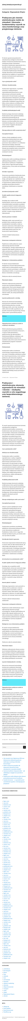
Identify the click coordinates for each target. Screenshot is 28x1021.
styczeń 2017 (6, 951)
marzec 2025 (6, 824)
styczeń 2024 (6, 848)
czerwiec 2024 (7, 839)
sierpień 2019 (6, 920)
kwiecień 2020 (7, 913)
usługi (5, 992)
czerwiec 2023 (7, 857)
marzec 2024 (6, 844)
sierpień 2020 (6, 909)
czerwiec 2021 (7, 895)
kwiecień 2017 (7, 949)
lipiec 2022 (6, 871)
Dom (4, 974)
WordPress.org (7, 1012)
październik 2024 (7, 832)
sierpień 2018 (6, 929)
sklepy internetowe (8, 987)
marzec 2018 (6, 936)
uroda (4, 990)
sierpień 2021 (6, 891)
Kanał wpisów (7, 1008)
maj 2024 (5, 841)
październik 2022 (7, 866)
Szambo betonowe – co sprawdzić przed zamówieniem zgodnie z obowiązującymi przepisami (14, 781)
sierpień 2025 (6, 815)
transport (5, 988)
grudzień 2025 (7, 812)
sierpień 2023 (6, 853)
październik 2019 (7, 918)
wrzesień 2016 (7, 956)
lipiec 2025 (6, 817)
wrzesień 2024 (7, 833)
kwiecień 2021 (7, 897)
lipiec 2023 (6, 855)
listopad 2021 (6, 886)
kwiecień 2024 (7, 842)
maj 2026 (5, 803)
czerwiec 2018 (7, 933)
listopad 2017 (6, 940)
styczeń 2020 (6, 915)
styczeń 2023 (6, 862)
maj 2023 (5, 859)
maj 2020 (5, 911)
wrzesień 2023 (7, 851)
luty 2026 (5, 808)
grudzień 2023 (7, 850)
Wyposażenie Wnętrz (14, 377)
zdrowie (5, 996)
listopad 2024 (6, 830)
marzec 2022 (6, 878)
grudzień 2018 (7, 925)
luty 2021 (5, 900)
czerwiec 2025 (7, 819)
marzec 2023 (6, 860)
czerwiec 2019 (7, 922)
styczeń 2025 (6, 826)
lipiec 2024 (6, 837)
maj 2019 (5, 924)
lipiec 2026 (6, 801)
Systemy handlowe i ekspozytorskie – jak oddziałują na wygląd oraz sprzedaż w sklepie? (14, 772)
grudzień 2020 (7, 904)
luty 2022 (5, 880)
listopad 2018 (6, 927)
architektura (6, 969)
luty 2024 (5, 846)
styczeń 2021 (6, 902)
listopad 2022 (6, 864)
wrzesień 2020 (7, 907)
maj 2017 (5, 947)
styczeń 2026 (6, 810)
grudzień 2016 (7, 952)
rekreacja (5, 985)
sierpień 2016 (6, 958)
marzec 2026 (6, 806)
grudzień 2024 (7, 828)
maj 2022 (5, 875)
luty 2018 (5, 938)
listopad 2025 (6, 814)
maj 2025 (5, 821)
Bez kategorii (6, 970)
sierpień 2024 (6, 835)
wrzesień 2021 (7, 889)
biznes (5, 972)
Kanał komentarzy (8, 1010)
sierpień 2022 (6, 869)
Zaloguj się (6, 1006)
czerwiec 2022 (7, 873)
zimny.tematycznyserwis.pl (11, 4)
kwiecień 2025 (7, 823)
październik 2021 (7, 887)
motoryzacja (6, 979)
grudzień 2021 (7, 884)
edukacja (5, 976)
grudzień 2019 (7, 916)
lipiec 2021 (6, 893)
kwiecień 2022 (7, 877)
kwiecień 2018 (7, 934)
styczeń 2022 (6, 882)
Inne (4, 978)
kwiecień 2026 (7, 804)
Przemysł (5, 981)
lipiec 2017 (6, 943)
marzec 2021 (6, 898)
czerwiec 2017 (6, 945)
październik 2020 (7, 906)
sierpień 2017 (6, 942)
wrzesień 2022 (7, 868)
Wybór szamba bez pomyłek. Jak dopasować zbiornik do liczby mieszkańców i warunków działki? (12, 767)
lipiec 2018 (6, 931)
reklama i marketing (8, 983)
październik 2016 (7, 954)
